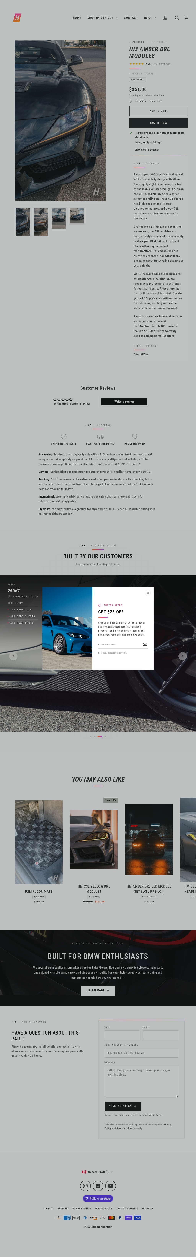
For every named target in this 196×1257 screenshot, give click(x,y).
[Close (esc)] (148, 593)
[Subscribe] (145, 644)
